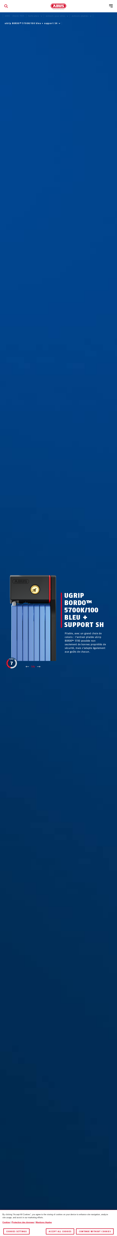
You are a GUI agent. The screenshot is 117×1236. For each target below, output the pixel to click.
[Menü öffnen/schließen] (111, 6)
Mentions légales (44, 1222)
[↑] (27, 667)
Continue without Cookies (95, 1231)
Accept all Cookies (60, 1231)
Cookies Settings (16, 1231)
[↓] (39, 667)
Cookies (6, 1222)
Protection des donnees (23, 1222)
